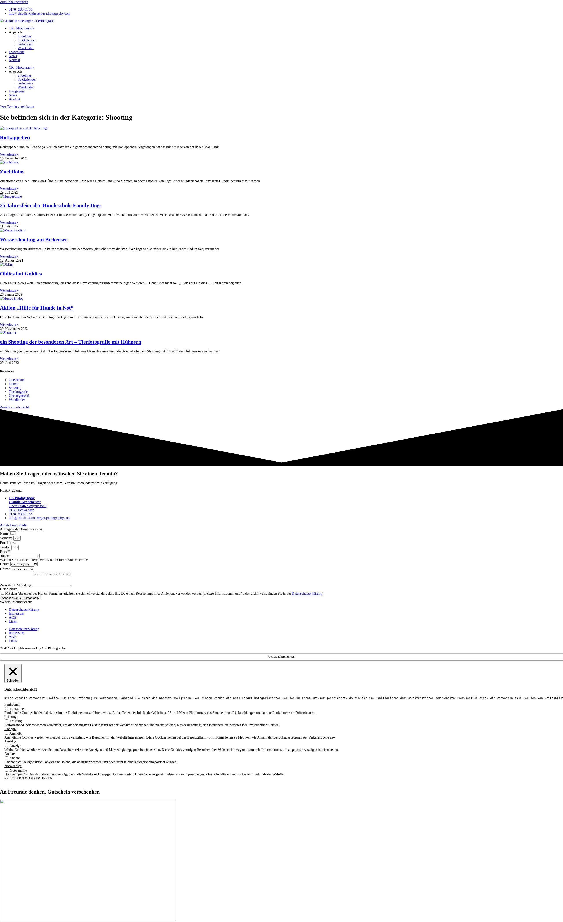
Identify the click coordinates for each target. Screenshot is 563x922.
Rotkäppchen (15, 137)
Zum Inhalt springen (14, 2)
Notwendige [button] (13, 766)
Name (4, 533)
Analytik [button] (10, 729)
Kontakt (14, 60)
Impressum (16, 613)
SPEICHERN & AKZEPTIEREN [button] (28, 778)
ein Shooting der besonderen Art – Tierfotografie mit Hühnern (70, 342)
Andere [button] (9, 753)
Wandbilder (26, 48)
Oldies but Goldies (21, 274)
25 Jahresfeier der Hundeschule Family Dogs (50, 205)
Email (4, 542)
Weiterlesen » (9, 154)
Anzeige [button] (10, 741)
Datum (5, 564)
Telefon (5, 547)
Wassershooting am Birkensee (34, 239)
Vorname (6, 538)
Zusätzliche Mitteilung (16, 585)
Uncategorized (19, 396)
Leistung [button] (10, 717)
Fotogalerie (16, 52)
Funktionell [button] (12, 704)
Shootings (24, 36)
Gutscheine (25, 44)
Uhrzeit (5, 569)
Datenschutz (8, 589)
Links (13, 621)
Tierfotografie (18, 392)
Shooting (15, 388)
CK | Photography (21, 28)
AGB (12, 617)
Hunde (13, 384)
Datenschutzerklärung (307, 593)
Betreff (5, 552)
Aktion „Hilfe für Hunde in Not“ (36, 308)
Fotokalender (27, 40)
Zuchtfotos (12, 171)
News (13, 56)
